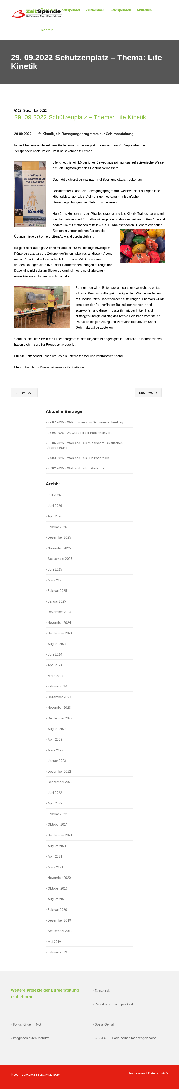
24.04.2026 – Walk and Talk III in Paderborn (78, 458)
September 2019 (60, 931)
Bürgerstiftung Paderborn (41, 1074)
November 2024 (59, 622)
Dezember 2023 (59, 697)
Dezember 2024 (59, 612)
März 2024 (55, 676)
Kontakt (47, 30)
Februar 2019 (57, 952)
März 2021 (55, 867)
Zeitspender (71, 10)
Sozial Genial (104, 1024)
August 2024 (57, 644)
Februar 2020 (57, 909)
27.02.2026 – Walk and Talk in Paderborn (77, 468)
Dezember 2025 (59, 537)
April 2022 (55, 803)
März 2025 (55, 580)
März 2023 (55, 750)
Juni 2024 (55, 654)
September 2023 (60, 718)
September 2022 (60, 782)
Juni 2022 (55, 793)
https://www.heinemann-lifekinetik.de (58, 367)
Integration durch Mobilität (31, 1038)
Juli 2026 (54, 495)
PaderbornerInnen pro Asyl (114, 1004)
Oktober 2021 (58, 824)
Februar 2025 (57, 590)
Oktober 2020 (58, 888)
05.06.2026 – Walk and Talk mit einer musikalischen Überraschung (85, 445)
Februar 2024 (57, 686)
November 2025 (59, 548)
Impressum (137, 1073)
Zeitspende (102, 990)
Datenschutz (157, 1073)
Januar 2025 (57, 601)
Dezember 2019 (59, 920)
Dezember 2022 (59, 771)
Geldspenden (120, 10)
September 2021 (60, 835)
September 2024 (60, 633)
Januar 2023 (57, 761)
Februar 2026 (57, 527)
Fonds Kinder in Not (27, 1024)
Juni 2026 (55, 505)
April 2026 (55, 516)
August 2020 (57, 899)
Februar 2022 (57, 814)
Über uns (48, 10)
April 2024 (55, 665)
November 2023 (59, 707)
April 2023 (55, 739)
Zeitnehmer (95, 10)
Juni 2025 (55, 569)
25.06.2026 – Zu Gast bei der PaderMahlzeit (80, 433)
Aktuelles (144, 10)
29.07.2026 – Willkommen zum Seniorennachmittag (85, 422)
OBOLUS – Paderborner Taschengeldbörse (126, 1038)
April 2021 (55, 856)
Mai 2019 (54, 941)
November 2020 (59, 877)
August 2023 (57, 729)
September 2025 (60, 558)
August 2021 (57, 846)
